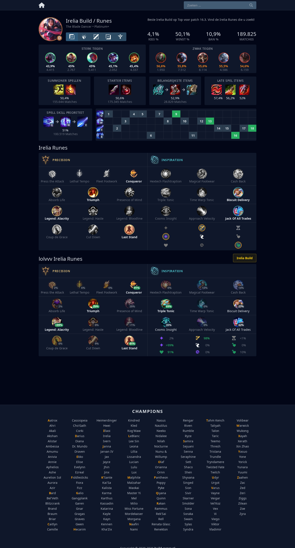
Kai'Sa (106, 483)
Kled (134, 425)
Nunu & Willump (161, 454)
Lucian (134, 462)
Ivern (107, 441)
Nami (134, 529)
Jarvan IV (106, 451)
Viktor (215, 524)
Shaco (188, 467)
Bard (52, 493)
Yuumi (242, 472)
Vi (215, 514)
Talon (215, 431)
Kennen (106, 524)
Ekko (79, 457)
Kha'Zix (107, 529)
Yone (242, 457)
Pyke (161, 488)
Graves (80, 519)
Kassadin (106, 503)
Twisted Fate (215, 467)
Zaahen (242, 477)
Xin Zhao (242, 446)
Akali (52, 431)
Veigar (215, 498)
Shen (188, 472)
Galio (79, 493)
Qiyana (161, 493)
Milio (134, 503)
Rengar (188, 420)
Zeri (242, 493)
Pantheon (161, 477)
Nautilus (161, 425)
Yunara (242, 467)
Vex (215, 508)
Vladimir (215, 529)
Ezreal (79, 472)
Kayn (106, 519)
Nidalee (161, 436)
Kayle (107, 514)
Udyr (215, 477)
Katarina (107, 508)
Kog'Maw (134, 431)
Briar (52, 519)
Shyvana (188, 477)
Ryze (188, 436)
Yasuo (242, 451)
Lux (134, 472)
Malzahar (134, 483)
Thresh (215, 446)
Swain (188, 519)
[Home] (42, 4)
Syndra (188, 529)
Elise (79, 462)
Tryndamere (215, 462)
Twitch (215, 472)
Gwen (80, 524)
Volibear (243, 420)
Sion (188, 488)
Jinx (106, 472)
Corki (79, 431)
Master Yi (134, 493)
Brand (52, 508)
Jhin (106, 467)
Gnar (79, 508)
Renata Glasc (161, 524)
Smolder (188, 503)
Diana (79, 441)
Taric (215, 436)
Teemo (215, 441)
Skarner (188, 498)
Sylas (188, 524)
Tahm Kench (215, 420)
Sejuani (188, 446)
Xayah (242, 436)
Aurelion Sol (52, 477)
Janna (107, 446)
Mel (134, 498)
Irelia (107, 436)
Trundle (215, 457)
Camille (52, 529)
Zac (242, 483)
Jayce (106, 462)
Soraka (188, 514)
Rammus (161, 508)
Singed (188, 483)
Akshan (52, 436)
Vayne (215, 493)
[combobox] (220, 5)
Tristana (215, 451)
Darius (79, 436)
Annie (52, 462)
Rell (161, 519)
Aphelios (52, 467)
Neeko (161, 431)
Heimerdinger (107, 420)
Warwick (242, 425)
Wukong (243, 431)
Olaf (161, 462)
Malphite (133, 477)
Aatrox (52, 420)
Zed (242, 488)
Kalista (107, 488)
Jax (107, 457)
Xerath (242, 441)
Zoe (242, 508)
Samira (188, 441)
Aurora (52, 483)
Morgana (134, 519)
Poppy (161, 483)
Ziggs (243, 498)
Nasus (161, 420)
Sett (188, 462)
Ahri (52, 425)
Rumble (188, 431)
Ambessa (52, 446)
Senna (188, 451)
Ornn (161, 472)
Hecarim (79, 529)
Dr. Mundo (79, 446)
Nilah (161, 441)
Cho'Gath (79, 425)
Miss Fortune (134, 508)
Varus (215, 488)
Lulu (134, 467)
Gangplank (79, 498)
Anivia (52, 457)
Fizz (79, 488)
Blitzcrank (52, 503)
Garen (79, 503)
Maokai (134, 488)
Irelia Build (245, 258)
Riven (188, 425)
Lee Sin (134, 441)
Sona (188, 508)
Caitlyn (52, 524)
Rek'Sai (161, 514)
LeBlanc (134, 436)
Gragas (80, 514)
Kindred (134, 420)
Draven (80, 451)
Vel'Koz (215, 503)
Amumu (52, 451)
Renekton (161, 529)
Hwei (106, 425)
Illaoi (106, 431)
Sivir (188, 493)
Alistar (52, 441)
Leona (134, 446)
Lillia (134, 451)
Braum (52, 514)
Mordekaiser (134, 514)
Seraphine (188, 457)
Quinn (161, 498)
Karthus (107, 498)
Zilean (242, 503)
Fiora (79, 483)
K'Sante (106, 477)
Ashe (52, 472)
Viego (215, 519)
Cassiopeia (79, 420)
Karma (106, 493)
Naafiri (134, 524)
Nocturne (161, 446)
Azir (52, 488)
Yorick (242, 462)
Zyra (242, 514)
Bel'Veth (52, 498)
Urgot (215, 483)
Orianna (161, 467)
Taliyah (215, 425)
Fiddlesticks (79, 477)
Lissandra (134, 457)
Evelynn (79, 467)
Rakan (161, 503)
